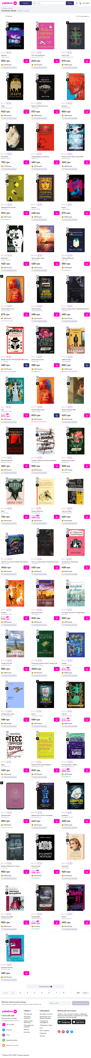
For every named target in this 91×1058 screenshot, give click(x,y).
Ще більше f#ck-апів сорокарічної (41, 764)
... (70, 993)
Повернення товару (46, 1025)
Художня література (8, 8)
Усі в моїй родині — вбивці (69, 764)
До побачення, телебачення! (70, 562)
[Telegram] (71, 1031)
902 (78, 993)
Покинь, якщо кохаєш (37, 359)
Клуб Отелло (65, 55)
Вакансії (26, 1029)
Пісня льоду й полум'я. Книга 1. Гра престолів (44, 663)
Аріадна (64, 663)
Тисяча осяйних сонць (7, 309)
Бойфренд (65, 815)
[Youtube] (63, 1031)
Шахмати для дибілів (7, 917)
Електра (64, 714)
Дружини (4, 55)
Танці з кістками (66, 511)
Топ (10, 52)
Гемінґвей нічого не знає (8, 207)
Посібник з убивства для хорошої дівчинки (43, 460)
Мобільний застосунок (67, 1011)
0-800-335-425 (7, 1016)
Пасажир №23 (35, 917)
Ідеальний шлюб (5, 815)
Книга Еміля (4, 156)
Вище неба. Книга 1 (36, 612)
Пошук (70, 3)
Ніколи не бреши (36, 309)
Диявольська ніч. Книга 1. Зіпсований (41, 815)
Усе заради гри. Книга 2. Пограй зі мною (73, 612)
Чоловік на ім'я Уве (6, 663)
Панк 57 (64, 917)
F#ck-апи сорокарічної (38, 55)
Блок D (33, 714)
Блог (41, 1028)
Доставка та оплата (46, 1014)
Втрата (64, 207)
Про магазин (28, 1014)
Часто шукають (44, 1030)
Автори (42, 1036)
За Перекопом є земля (7, 714)
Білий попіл (4, 258)
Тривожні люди (66, 359)
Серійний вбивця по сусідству (40, 156)
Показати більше (44, 986)
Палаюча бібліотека (37, 511)
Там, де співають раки (37, 258)
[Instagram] (59, 1031)
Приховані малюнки (6, 460)
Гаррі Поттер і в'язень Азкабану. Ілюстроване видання (15, 562)
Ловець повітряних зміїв (69, 409)
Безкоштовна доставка (10, 67)
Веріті (3, 511)
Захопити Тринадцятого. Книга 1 (10, 866)
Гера (2, 409)
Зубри (3, 106)
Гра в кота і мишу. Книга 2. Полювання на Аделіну (45, 562)
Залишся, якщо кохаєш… (69, 460)
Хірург (3, 764)
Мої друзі (64, 106)
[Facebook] (67, 1031)
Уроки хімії (65, 866)
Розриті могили (35, 866)
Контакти (27, 1032)
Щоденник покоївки (7, 967)
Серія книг (43, 1033)
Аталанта (4, 612)
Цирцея (33, 207)
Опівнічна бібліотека (68, 258)
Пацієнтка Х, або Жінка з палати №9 (72, 156)
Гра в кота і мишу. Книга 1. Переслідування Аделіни (76, 309)
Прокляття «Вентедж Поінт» (39, 106)
